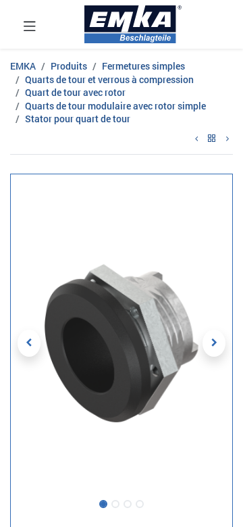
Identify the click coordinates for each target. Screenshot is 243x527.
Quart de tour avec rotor (75, 92)
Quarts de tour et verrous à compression (109, 79)
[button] (29, 343)
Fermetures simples (143, 65)
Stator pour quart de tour (77, 118)
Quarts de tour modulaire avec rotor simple (115, 105)
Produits (69, 65)
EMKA (23, 65)
